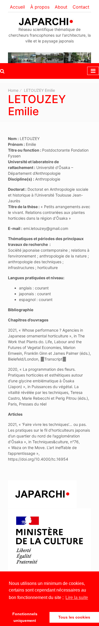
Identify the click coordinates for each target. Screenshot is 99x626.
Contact (81, 7)
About (61, 7)
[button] (2, 71)
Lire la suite (76, 597)
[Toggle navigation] (93, 71)
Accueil (17, 7)
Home (13, 90)
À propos (40, 7)
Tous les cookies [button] (74, 617)
